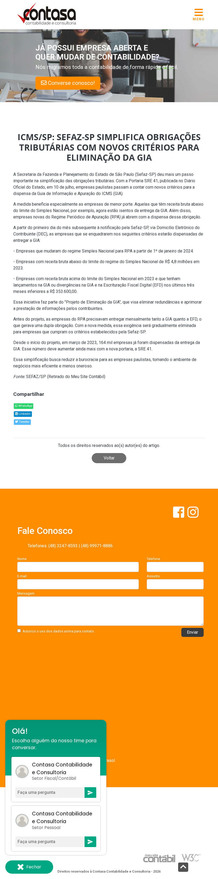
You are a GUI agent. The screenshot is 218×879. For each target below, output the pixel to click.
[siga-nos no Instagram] (193, 515)
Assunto (153, 576)
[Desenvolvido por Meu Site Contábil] (159, 857)
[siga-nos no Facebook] (179, 515)
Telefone (153, 559)
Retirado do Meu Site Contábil (76, 376)
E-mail (22, 576)
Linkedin (24, 414)
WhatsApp (25, 406)
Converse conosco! (96, 83)
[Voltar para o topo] (183, 867)
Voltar (109, 458)
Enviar (192, 632)
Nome (22, 559)
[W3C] (191, 857)
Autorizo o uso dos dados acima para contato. (59, 631)
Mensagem (26, 593)
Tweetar (24, 422)
